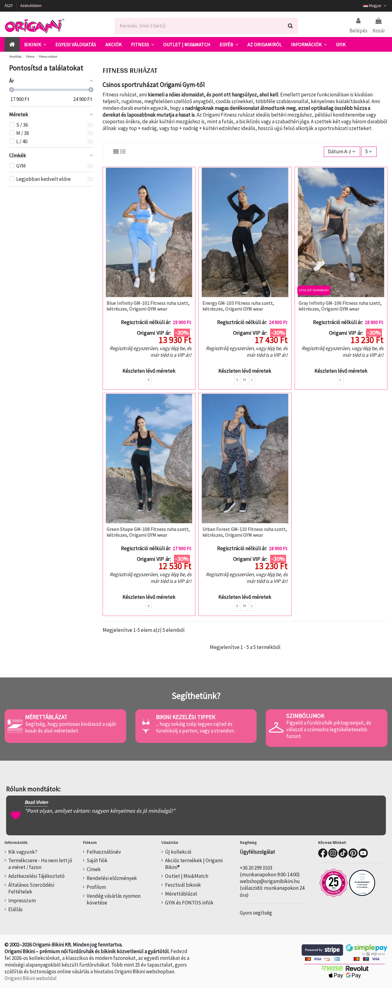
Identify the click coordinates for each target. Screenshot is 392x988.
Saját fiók (97, 860)
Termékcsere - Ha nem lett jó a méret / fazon (40, 864)
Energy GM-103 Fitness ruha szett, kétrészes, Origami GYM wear (238, 306)
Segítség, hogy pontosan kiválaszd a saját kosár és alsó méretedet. (70, 727)
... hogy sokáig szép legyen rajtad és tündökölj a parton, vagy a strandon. (195, 727)
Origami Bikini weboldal (31, 978)
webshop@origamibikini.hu (270, 881)
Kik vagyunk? (22, 851)
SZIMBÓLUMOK (305, 715)
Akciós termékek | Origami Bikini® (194, 864)
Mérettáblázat (181, 893)
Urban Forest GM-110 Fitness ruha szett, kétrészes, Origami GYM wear (244, 532)
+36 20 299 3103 (256, 867)
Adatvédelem (31, 5)
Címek (94, 869)
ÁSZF (9, 5)
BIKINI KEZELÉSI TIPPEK (185, 717)
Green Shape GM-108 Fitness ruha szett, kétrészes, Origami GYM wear (148, 532)
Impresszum (22, 900)
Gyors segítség (256, 912)
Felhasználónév (104, 851)
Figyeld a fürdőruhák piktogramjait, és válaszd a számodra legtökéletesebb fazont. (328, 729)
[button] (35, 44)
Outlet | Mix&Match (186, 876)
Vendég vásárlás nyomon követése (114, 899)
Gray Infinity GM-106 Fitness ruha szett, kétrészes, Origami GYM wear (340, 306)
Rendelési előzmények (112, 878)
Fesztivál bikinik (183, 885)
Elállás (15, 909)
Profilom (96, 887)
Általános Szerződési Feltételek (31, 888)
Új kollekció (178, 851)
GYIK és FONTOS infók (189, 902)
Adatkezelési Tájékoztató (36, 876)
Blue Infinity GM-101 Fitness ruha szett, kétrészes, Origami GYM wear (148, 306)
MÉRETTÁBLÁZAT (46, 717)
